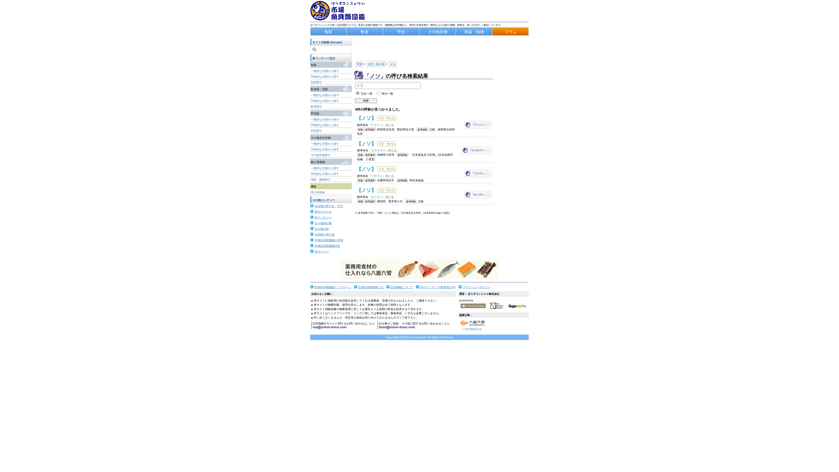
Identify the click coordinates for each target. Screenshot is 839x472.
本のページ (322, 251)
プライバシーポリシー (476, 287)
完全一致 (366, 93)
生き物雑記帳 (323, 223)
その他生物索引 (321, 155)
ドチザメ (377, 176)
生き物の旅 (322, 229)
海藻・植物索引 (321, 179)
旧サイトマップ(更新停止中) (438, 287)
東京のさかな (323, 211)
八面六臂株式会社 (472, 329)
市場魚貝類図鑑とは (370, 287)
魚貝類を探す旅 (325, 234)
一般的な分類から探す (325, 71)
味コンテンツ (323, 217)
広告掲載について (401, 287)
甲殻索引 (316, 130)
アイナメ (377, 125)
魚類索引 (316, 82)
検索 (366, 100)
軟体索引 (316, 106)
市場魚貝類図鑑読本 (327, 246)
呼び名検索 (318, 192)
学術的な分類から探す (325, 76)
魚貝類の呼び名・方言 (329, 206)
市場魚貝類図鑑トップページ (332, 287)
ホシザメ (377, 197)
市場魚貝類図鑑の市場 (329, 240)
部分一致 (387, 93)
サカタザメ (378, 150)
